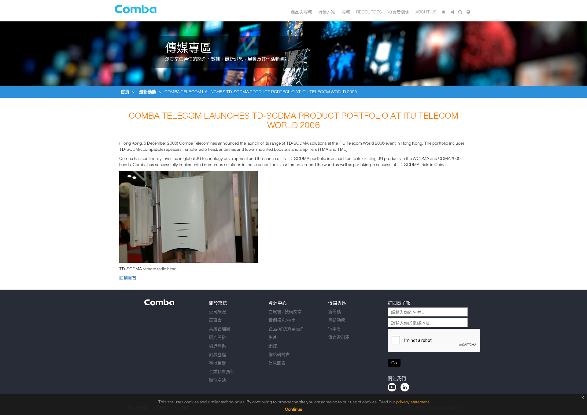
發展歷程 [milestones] (217, 354)
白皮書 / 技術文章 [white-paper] (285, 311)
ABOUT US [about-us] (426, 11)
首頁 (125, 91)
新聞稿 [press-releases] (334, 311)
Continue (293, 409)
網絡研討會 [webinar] (279, 354)
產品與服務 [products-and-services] (301, 11)
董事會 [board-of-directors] (215, 320)
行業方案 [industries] (326, 11)
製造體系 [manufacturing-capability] (217, 345)
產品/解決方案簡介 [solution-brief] (286, 328)
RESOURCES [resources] (369, 11)
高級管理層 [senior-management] (219, 328)
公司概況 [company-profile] (217, 311)
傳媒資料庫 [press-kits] (338, 337)
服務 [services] (345, 11)
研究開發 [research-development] (217, 337)
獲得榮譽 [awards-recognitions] (217, 362)
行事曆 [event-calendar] (334, 328)
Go (394, 362)
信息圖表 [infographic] (277, 362)
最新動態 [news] (336, 320)
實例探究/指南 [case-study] (282, 320)
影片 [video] (272, 337)
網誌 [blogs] (272, 345)
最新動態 (147, 91)
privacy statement (412, 401)
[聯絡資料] (452, 11)
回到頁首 (127, 277)
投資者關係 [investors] (398, 11)
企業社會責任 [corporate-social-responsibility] (221, 371)
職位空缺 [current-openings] (217, 380)
